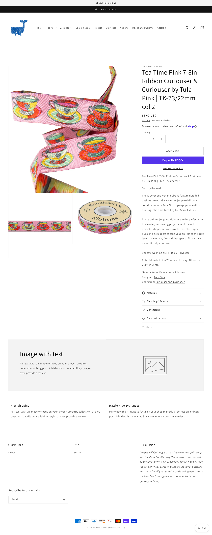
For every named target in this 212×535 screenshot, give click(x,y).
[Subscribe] (64, 499)
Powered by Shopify (117, 527)
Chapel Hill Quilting (101, 527)
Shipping (146, 120)
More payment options (173, 168)
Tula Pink (159, 277)
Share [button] (149, 326)
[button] (51, 27)
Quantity (146, 132)
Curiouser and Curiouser (170, 282)
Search (12, 452)
